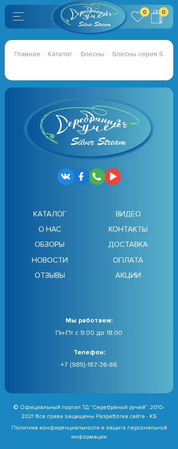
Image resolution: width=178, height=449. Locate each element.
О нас (49, 229)
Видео (128, 214)
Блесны (92, 54)
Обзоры (50, 244)
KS (153, 416)
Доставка (128, 244)
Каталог (60, 54)
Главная (27, 54)
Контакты (128, 229)
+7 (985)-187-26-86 (89, 365)
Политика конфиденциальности (55, 427)
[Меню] (20, 17)
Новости (50, 260)
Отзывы (50, 275)
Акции (128, 275)
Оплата (128, 260)
